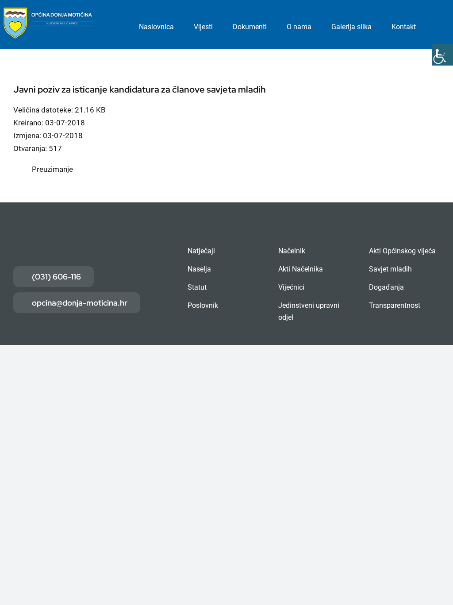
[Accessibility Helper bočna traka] (442, 55)
